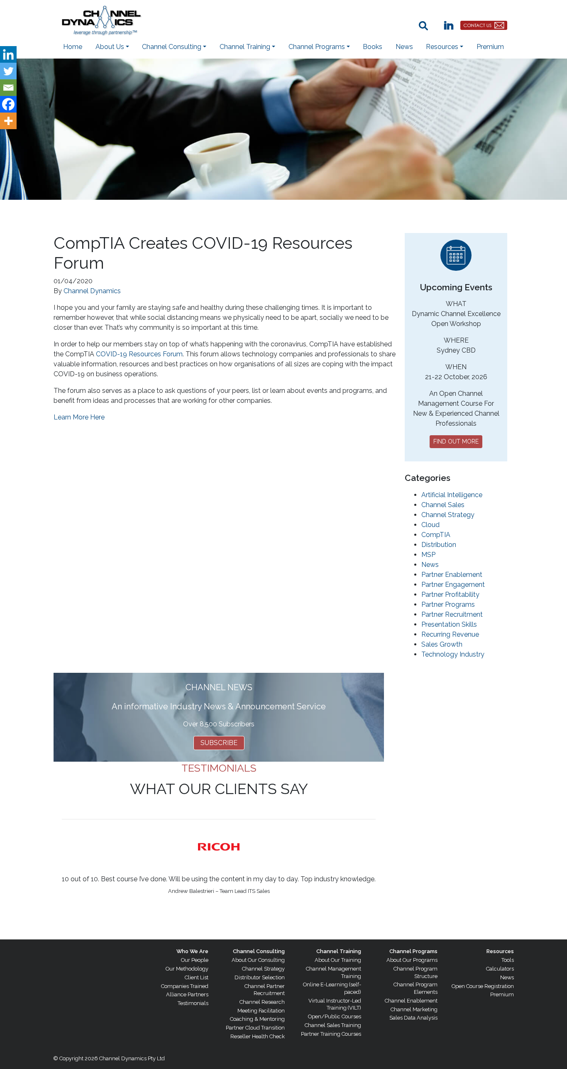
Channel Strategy (447, 515)
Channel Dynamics (92, 291)
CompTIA (435, 535)
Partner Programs (448, 604)
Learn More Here (79, 417)
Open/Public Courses (334, 1016)
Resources (500, 951)
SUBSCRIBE (218, 743)
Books (372, 47)
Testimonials (193, 1003)
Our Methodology (187, 969)
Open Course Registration (483, 986)
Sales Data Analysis (413, 1018)
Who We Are (192, 951)
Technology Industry (452, 654)
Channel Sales (442, 505)
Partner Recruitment (452, 614)
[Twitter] (8, 71)
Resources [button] (442, 47)
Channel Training (338, 951)
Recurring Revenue (450, 634)
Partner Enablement (451, 575)
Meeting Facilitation (261, 1011)
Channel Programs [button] (316, 47)
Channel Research (262, 1002)
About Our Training (338, 960)
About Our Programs (411, 960)
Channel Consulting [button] (171, 47)
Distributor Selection (260, 977)
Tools (507, 960)
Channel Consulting (259, 951)
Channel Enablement (411, 1001)
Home (72, 47)
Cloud (430, 525)
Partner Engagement (453, 584)
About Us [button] (109, 47)
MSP (428, 555)
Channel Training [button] (245, 47)
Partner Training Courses (331, 1034)
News (404, 47)
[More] (8, 121)
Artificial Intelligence (451, 495)
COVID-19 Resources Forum (139, 354)
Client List (196, 977)
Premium (490, 47)
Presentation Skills (449, 624)
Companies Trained (184, 986)
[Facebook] (8, 104)
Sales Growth (441, 644)
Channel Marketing (414, 1009)
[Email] (8, 87)
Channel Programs (413, 951)
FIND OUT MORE (456, 441)
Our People (194, 960)
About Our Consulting (258, 960)
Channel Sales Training (333, 1025)
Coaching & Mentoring (257, 1019)
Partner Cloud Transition (255, 1028)
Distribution (438, 545)
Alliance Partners (187, 994)
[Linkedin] (8, 54)
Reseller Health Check (257, 1036)
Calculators (500, 969)
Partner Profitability (450, 594)
